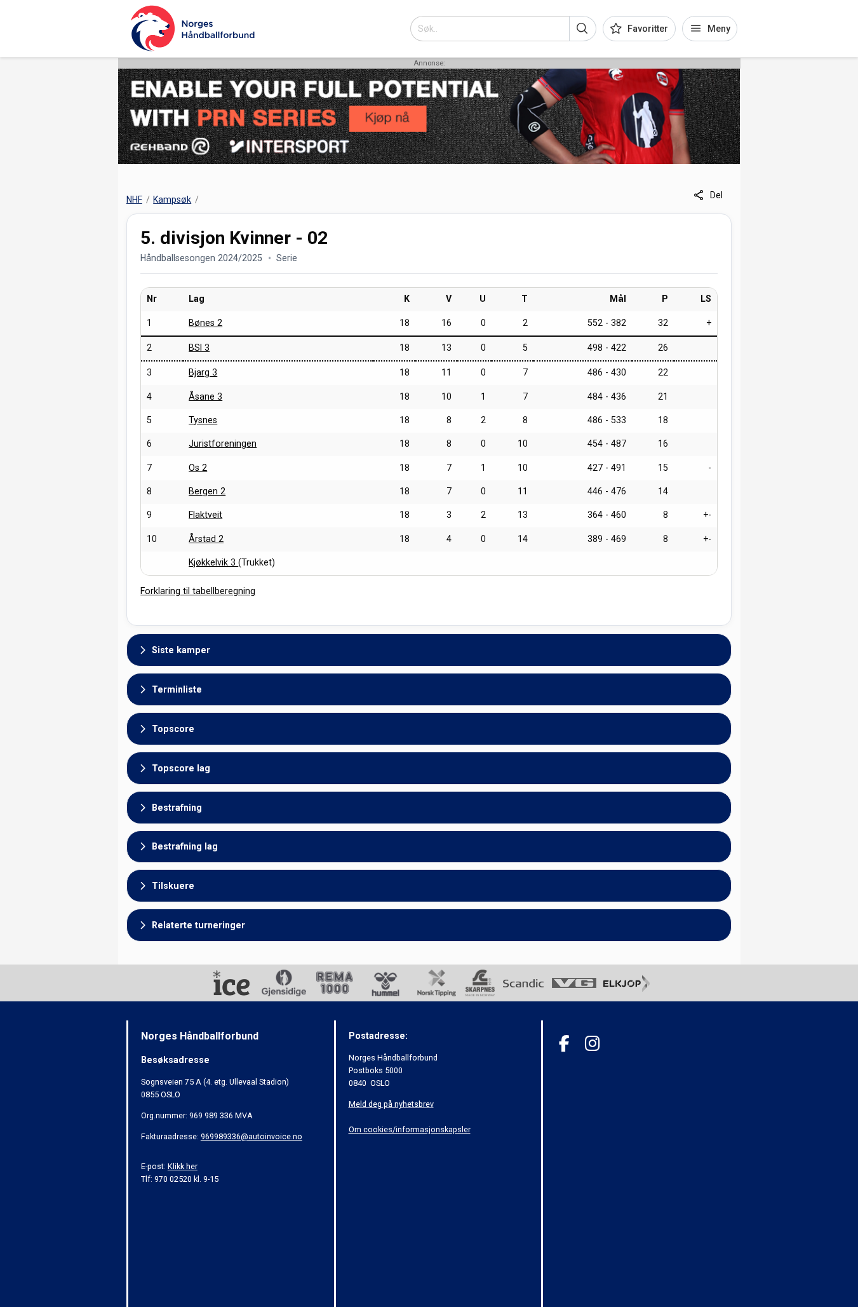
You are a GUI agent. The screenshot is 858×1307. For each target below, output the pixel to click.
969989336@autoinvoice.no (251, 1136)
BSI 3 (199, 347)
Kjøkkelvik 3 (213, 562)
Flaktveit (205, 515)
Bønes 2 (205, 323)
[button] (582, 28)
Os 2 (198, 468)
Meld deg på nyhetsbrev (391, 1104)
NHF (134, 199)
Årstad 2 (206, 539)
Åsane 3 (205, 396)
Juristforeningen (223, 443)
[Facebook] (564, 1043)
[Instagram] (592, 1043)
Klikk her (183, 1166)
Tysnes (203, 420)
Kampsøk (172, 199)
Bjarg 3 (203, 372)
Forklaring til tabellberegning (197, 591)
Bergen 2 (207, 491)
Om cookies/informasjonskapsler (410, 1129)
